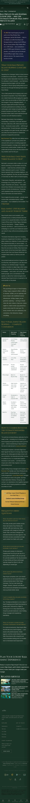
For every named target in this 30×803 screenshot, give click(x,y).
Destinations (4, 726)
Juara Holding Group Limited (17, 791)
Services (4, 729)
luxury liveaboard (21, 446)
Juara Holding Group (8, 763)
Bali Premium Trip (6, 138)
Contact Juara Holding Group (15, 498)
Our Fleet (4, 731)
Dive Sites (4, 734)
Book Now (7, 751)
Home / (2, 11)
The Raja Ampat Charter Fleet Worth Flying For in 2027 (20, 680)
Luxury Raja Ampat (17, 475)
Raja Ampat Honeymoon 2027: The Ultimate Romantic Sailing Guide (20, 688)
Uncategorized (12, 11)
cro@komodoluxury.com (22, 729)
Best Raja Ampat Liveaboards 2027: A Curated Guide (20, 694)
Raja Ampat (5, 204)
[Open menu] (27, 8)
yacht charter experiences (20, 667)
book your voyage (14, 669)
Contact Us (18, 726)
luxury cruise (4, 669)
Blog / (6, 11)
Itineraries (4, 736)
